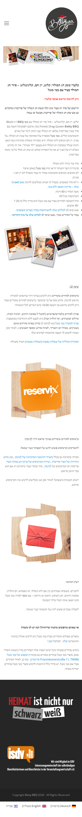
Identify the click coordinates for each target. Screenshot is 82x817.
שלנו (65, 641)
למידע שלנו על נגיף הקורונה (26, 215)
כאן (50, 641)
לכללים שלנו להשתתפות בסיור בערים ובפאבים (40, 210)
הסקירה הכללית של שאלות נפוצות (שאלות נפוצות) (52, 341)
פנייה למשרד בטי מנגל (67, 323)
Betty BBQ (31, 795)
